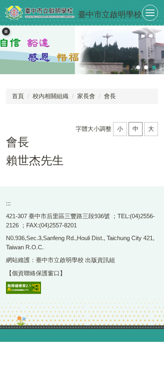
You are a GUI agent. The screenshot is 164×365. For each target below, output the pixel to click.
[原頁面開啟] (82, 50)
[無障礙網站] (23, 287)
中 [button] (136, 128)
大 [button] (151, 128)
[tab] (138, 67)
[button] (6, 32)
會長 (110, 96)
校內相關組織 (50, 96)
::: (8, 203)
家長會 (86, 96)
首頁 (18, 96)
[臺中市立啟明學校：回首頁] (40, 13)
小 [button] (120, 128)
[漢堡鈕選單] (150, 13)
